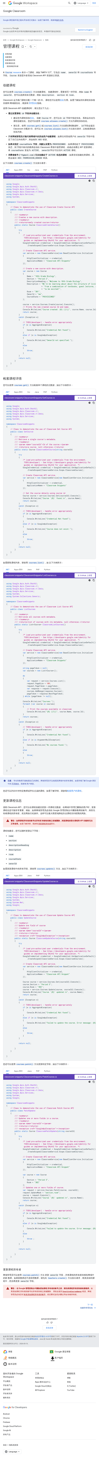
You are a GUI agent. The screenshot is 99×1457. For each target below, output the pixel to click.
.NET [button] (7, 170)
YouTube (70, 1390)
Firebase (6, 1422)
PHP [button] (45, 170)
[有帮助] (90, 40)
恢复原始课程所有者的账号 (35, 1294)
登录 (94, 3)
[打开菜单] (4, 3)
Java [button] (37, 170)
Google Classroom (14, 11)
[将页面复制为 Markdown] (30, 46)
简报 (69, 1382)
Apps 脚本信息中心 (43, 1382)
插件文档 (59, 20)
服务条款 (6, 1398)
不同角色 (15, 784)
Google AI (7, 1430)
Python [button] (54, 170)
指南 (46, 40)
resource (13, 72)
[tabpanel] (49, 271)
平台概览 (6, 1381)
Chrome (6, 1418)
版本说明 (6, 1389)
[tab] (7, 170)
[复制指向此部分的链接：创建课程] (18, 85)
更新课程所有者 (44, 824)
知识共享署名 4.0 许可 (43, 1336)
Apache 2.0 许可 (83, 1336)
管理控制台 (39, 1378)
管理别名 (33, 103)
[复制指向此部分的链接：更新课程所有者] (23, 1269)
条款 (5, 1445)
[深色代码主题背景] (90, 181)
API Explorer (40, 1390)
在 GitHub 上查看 (85, 176)
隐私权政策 (13, 1445)
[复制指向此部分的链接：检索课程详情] (24, 378)
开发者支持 (7, 1393)
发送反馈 (89, 47)
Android (6, 1414)
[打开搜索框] (69, 3)
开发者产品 (7, 1385)
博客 (69, 1378)
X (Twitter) (71, 1386)
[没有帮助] (94, 40)
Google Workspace (17, 40)
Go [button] (28, 170)
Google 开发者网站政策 (29, 1339)
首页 (4, 40)
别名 (62, 100)
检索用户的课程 (74, 791)
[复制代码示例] (94, 181)
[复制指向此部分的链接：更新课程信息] (24, 800)
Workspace (30, 3)
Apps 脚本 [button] (18, 170)
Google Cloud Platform (12, 1426)
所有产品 (6, 1434)
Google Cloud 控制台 (43, 1386)
